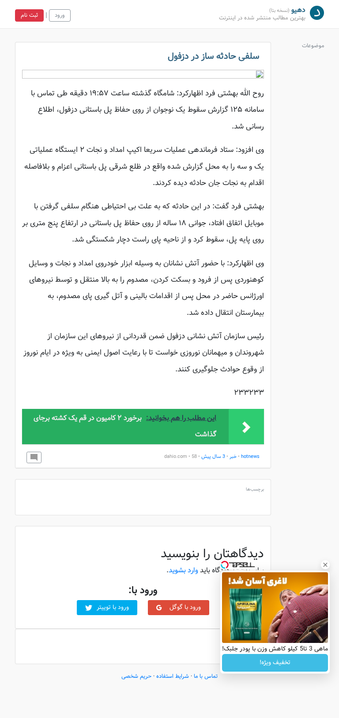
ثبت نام (29, 15)
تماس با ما (206, 676)
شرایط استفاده (172, 676)
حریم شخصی (136, 676)
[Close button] (325, 564)
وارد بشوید (183, 570)
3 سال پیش (213, 457)
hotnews (250, 457)
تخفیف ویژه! (275, 663)
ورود (60, 15)
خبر (233, 457)
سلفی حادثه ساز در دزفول (214, 56)
